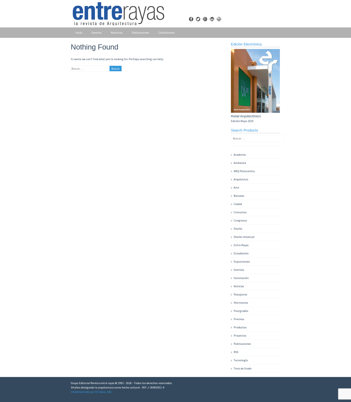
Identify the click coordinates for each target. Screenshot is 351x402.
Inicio (78, 32)
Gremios (239, 270)
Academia (240, 154)
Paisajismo (240, 294)
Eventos (96, 32)
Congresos (240, 220)
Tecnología (241, 360)
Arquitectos (241, 179)
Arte (236, 187)
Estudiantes (241, 253)
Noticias (239, 286)
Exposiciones (242, 261)
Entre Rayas (241, 245)
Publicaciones (140, 32)
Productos (240, 327)
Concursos (240, 212)
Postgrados (241, 311)
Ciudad (238, 204)
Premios (239, 319)
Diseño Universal (244, 237)
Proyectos (240, 335)
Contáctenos (166, 32)
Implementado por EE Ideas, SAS (91, 392)
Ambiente (240, 163)
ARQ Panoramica (244, 171)
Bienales (239, 196)
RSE (236, 352)
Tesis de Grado (243, 368)
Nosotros (117, 32)
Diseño (238, 228)
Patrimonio (241, 302)
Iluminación (241, 278)
